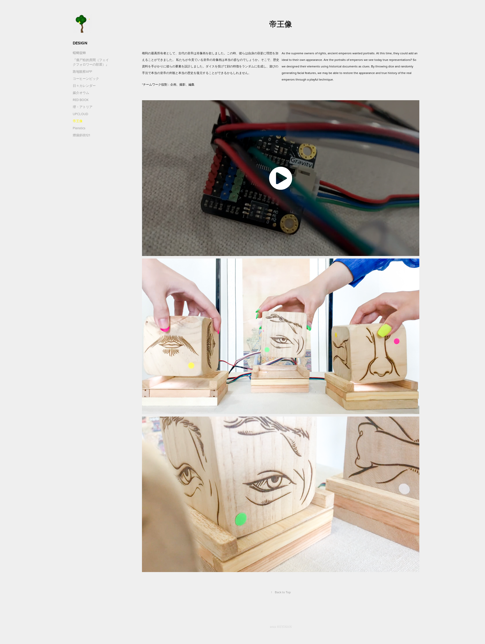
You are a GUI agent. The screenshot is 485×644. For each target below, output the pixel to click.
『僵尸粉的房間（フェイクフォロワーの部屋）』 (91, 62)
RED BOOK (81, 99)
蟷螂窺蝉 (79, 52)
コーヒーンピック (86, 78)
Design (80, 43)
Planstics (79, 128)
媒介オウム (81, 92)
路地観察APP (82, 71)
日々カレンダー (84, 85)
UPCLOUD (80, 114)
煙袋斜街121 (81, 135)
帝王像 (78, 121)
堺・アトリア (82, 107)
